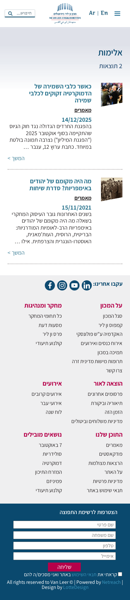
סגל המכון (112, 315)
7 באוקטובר (50, 444)
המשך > (16, 158)
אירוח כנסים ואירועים (101, 343)
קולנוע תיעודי (49, 343)
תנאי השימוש (84, 574)
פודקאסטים (110, 453)
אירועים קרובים (47, 393)
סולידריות (52, 453)
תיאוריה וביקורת (106, 403)
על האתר (113, 471)
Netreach (111, 582)
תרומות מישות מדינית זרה (97, 361)
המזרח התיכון (48, 471)
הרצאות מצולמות (105, 463)
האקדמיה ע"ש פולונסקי (99, 333)
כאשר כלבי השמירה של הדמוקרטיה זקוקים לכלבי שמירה (60, 93)
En (104, 13)
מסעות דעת (50, 325)
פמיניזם (54, 481)
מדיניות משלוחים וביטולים (96, 421)
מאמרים (114, 444)
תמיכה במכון (110, 352)
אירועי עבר (51, 403)
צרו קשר (114, 370)
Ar (92, 13)
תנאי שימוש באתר (104, 490)
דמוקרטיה (52, 463)
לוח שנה (54, 411)
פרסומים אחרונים (105, 393)
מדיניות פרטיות (107, 481)
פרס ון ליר (52, 333)
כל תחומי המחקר (45, 315)
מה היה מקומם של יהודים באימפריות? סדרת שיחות (60, 184)
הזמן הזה (113, 411)
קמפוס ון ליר (110, 325)
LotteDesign (76, 587)
